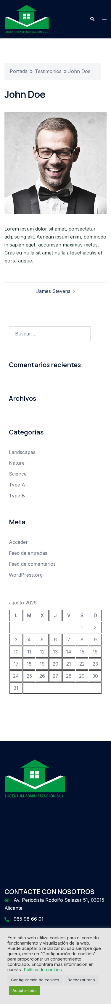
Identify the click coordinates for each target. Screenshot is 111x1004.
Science (18, 474)
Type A (17, 485)
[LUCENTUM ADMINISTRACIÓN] (26, 19)
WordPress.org (26, 575)
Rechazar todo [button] (81, 979)
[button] (92, 19)
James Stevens (53, 291)
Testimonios (48, 71)
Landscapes (22, 452)
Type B (17, 496)
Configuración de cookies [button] (35, 979)
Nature (17, 463)
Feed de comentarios (32, 564)
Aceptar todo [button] (24, 990)
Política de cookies (43, 969)
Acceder (18, 542)
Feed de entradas (28, 553)
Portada (19, 71)
